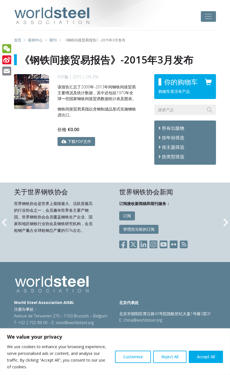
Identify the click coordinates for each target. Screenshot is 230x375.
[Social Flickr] (174, 243)
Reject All (169, 356)
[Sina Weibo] (6, 59)
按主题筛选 (173, 147)
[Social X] (133, 243)
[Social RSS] (184, 243)
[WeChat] (6, 48)
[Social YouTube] (163, 243)
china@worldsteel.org (142, 320)
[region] (115, 351)
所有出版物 (172, 128)
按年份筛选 (173, 138)
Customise (133, 356)
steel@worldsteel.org (75, 322)
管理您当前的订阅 (139, 229)
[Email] (6, 71)
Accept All (206, 356)
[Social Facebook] (124, 243)
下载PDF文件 (78, 141)
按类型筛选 (173, 157)
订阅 (127, 215)
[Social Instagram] (153, 243)
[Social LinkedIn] (143, 243)
